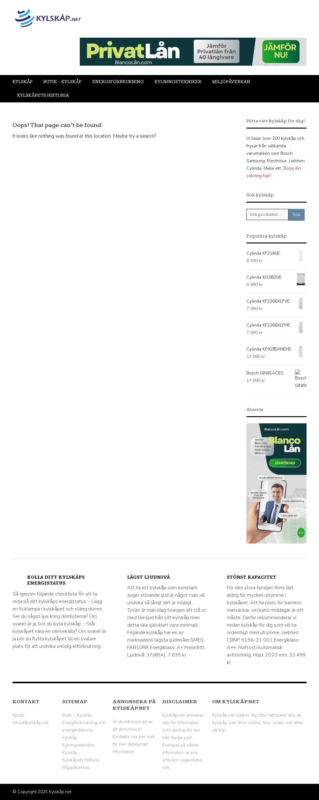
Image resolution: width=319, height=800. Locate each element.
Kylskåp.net (60, 792)
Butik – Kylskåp (62, 81)
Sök (296, 215)
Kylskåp (22, 81)
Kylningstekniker (178, 81)
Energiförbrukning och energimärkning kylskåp (84, 730)
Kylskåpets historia (43, 95)
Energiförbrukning (118, 81)
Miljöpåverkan (231, 81)
